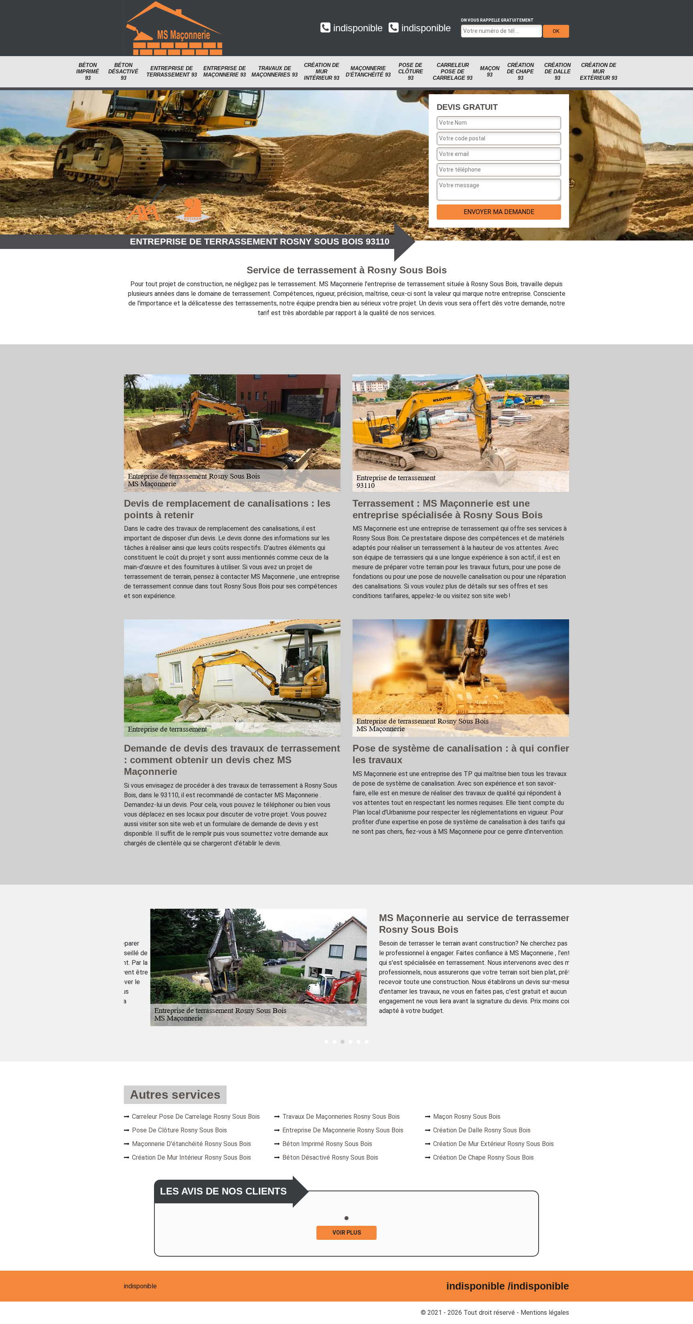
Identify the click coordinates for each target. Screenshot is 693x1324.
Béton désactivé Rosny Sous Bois (330, 1157)
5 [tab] (359, 1042)
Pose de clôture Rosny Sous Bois (179, 1130)
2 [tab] (334, 1042)
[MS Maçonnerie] (174, 28)
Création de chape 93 (520, 71)
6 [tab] (367, 1042)
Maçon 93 (489, 71)
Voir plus (346, 1232)
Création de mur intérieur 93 (321, 71)
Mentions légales (545, 1312)
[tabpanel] (346, 967)
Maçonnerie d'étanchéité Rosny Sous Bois (191, 1144)
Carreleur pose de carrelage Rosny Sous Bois (196, 1116)
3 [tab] (342, 1042)
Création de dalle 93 (557, 71)
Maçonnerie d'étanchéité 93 (368, 71)
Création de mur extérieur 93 (598, 71)
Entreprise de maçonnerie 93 (224, 71)
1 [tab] (326, 1042)
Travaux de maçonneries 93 (274, 71)
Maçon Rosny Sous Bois (466, 1116)
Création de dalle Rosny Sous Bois (482, 1130)
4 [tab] (351, 1042)
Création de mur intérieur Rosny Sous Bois (191, 1157)
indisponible (356, 27)
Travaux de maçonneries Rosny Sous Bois (341, 1116)
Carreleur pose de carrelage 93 (452, 71)
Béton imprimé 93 (87, 71)
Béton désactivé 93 (123, 71)
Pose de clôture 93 (410, 71)
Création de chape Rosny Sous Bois (483, 1157)
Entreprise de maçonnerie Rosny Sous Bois (342, 1130)
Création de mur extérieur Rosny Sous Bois (493, 1144)
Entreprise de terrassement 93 (171, 71)
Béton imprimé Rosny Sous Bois (327, 1144)
